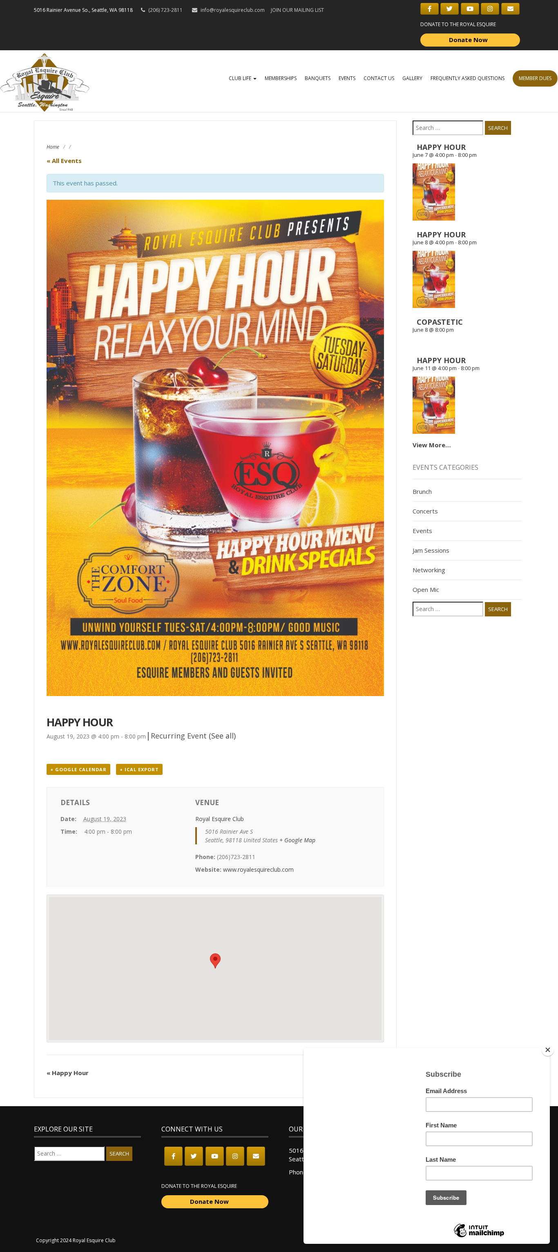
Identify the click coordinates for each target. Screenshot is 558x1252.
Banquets (317, 78)
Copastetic (440, 322)
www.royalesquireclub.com (258, 869)
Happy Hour (68, 1073)
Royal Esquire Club (219, 819)
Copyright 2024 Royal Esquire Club (76, 1240)
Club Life (240, 78)
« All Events (64, 160)
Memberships (281, 78)
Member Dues (535, 78)
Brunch (422, 491)
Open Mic (426, 589)
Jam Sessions (431, 550)
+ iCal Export (139, 769)
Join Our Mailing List (297, 10)
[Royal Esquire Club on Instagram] (490, 9)
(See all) (222, 736)
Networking (429, 570)
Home (53, 146)
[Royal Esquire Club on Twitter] (449, 9)
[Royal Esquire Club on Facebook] (429, 9)
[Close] (548, 1050)
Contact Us (379, 78)
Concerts (425, 511)
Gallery (412, 78)
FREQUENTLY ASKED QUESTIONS (467, 78)
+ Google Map (297, 840)
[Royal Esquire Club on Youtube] (470, 9)
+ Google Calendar (78, 769)
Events (347, 78)
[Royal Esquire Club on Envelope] (510, 9)
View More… (432, 445)
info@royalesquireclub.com (233, 10)
